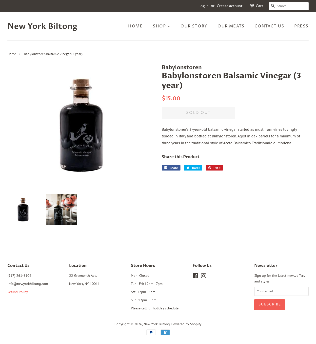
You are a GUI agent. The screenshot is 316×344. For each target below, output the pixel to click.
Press (301, 26)
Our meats (230, 26)
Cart (259, 6)
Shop (160, 26)
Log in (203, 6)
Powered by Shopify (186, 324)
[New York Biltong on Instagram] (203, 277)
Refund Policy (17, 292)
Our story (193, 26)
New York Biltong (42, 26)
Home (135, 26)
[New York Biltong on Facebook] (195, 277)
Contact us (269, 26)
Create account (230, 6)
